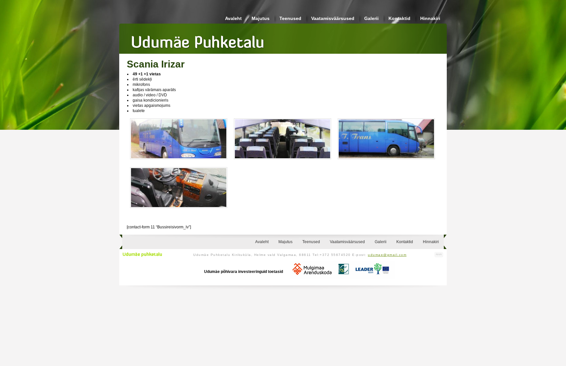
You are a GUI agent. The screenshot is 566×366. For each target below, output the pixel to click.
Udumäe (198, 39)
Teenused (290, 18)
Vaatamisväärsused (332, 18)
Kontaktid (399, 18)
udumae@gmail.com (387, 255)
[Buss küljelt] (386, 161)
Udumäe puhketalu (142, 254)
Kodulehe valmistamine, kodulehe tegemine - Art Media (438, 255)
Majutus (261, 18)
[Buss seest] (179, 210)
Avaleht (233, 18)
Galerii (371, 18)
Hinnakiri (430, 18)
